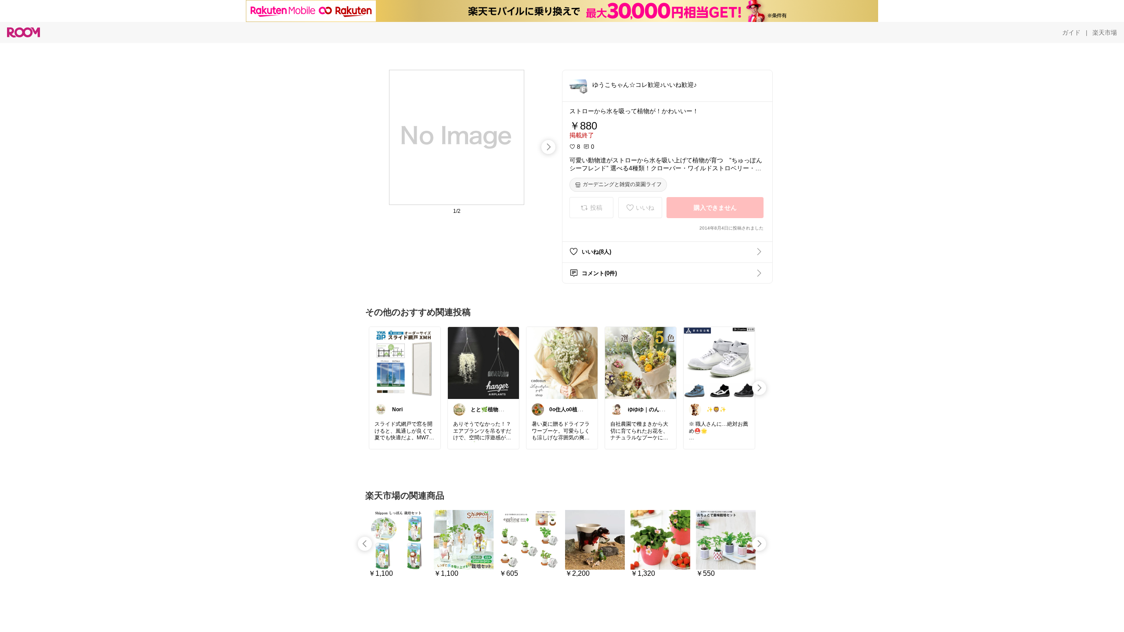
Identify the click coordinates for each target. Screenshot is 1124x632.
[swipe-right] (548, 147)
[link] (404, 362)
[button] (578, 84)
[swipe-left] (365, 544)
